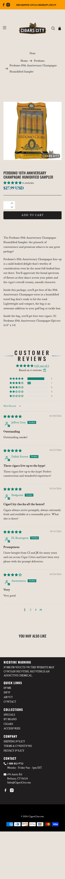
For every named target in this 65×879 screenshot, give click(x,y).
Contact (10, 701)
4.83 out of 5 (41, 366)
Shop (7, 692)
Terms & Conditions (18, 746)
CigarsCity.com (36, 816)
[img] (12, 417)
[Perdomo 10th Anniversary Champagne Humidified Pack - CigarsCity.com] (32, 131)
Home (24, 60)
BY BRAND (10, 719)
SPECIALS (9, 715)
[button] (12, 183)
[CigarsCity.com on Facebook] (3, 6)
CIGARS (8, 724)
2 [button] (30, 610)
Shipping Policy (14, 741)
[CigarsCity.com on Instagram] (8, 6)
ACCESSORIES (12, 728)
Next (32, 53)
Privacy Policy (14, 750)
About (8, 697)
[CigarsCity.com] (32, 28)
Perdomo (39, 60)
